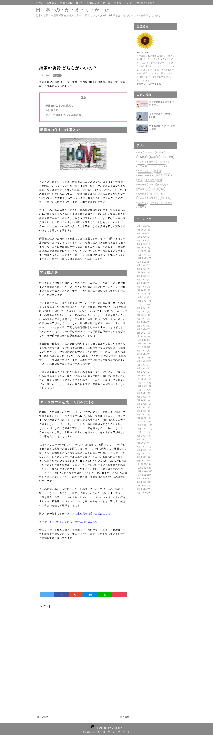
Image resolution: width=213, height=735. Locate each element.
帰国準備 (142, 184)
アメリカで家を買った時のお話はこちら (87, 513)
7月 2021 (142, 443)
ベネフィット (144, 170)
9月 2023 (142, 350)
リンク (129, 2)
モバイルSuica (145, 175)
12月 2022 (143, 382)
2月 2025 (142, 290)
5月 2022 (142, 407)
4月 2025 (142, 283)
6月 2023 (143, 361)
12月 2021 (143, 425)
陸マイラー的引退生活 (161, 203)
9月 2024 (142, 308)
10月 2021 (144, 432)
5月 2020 (143, 492)
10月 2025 (143, 262)
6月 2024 (142, 318)
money (149, 152)
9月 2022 (142, 393)
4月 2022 (142, 411)
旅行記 (141, 207)
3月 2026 (142, 244)
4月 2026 (142, 240)
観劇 (159, 180)
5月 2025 (142, 279)
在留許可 (142, 189)
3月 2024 (142, 329)
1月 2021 (143, 464)
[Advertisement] (83, 43)
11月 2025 (143, 258)
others (160, 152)
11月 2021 (143, 428)
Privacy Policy (144, 2)
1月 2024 (142, 336)
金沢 (152, 184)
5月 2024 (142, 322)
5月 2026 (142, 237)
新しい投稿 (43, 716)
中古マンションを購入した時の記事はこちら (72, 521)
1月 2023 (143, 379)
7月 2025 (142, 272)
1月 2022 (143, 421)
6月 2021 (143, 446)
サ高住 (141, 166)
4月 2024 (142, 325)
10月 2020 (144, 475)
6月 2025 (142, 276)
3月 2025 (142, 286)
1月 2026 (142, 251)
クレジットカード (147, 161)
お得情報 (142, 157)
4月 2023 (142, 368)
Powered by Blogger (108, 727)
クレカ (107, 2)
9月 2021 (143, 435)
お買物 (153, 157)
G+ (76, 594)
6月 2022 (143, 404)
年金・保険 (67, 2)
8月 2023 (142, 354)
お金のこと (94, 2)
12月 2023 (143, 340)
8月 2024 (142, 311)
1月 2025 (142, 293)
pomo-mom (142, 52)
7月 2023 (142, 357)
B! (90, 594)
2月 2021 (142, 460)
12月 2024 (143, 297)
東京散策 (142, 193)
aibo (140, 152)
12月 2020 (144, 468)
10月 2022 (144, 389)
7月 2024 (142, 315)
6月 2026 (142, 233)
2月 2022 (143, 418)
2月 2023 (142, 375)
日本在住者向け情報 (148, 198)
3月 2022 (142, 414)
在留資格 (52, 2)
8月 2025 (142, 269)
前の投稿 (124, 716)
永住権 (167, 175)
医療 (158, 175)
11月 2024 (143, 301)
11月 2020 (143, 471)
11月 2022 (143, 386)
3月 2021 (142, 457)
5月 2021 (143, 450)
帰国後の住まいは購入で (59, 105)
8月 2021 (143, 439)
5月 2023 (142, 364)
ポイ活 (118, 2)
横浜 (140, 180)
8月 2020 (143, 482)
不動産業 (165, 198)
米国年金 (142, 203)
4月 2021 (142, 453)
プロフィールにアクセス (148, 84)
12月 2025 (143, 254)
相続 (162, 189)
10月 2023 (143, 347)
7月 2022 (142, 400)
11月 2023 (143, 343)
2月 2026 (142, 247)
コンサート (164, 161)
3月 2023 (142, 372)
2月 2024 (142, 333)
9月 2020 (142, 478)
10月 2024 (143, 304)
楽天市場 (149, 180)
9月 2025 (142, 265)
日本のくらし (156, 193)
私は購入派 (51, 110)
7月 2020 (143, 485)
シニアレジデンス (156, 166)
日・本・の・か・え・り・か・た (73, 10)
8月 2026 (142, 226)
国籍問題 (161, 184)
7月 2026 (142, 229)
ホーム (40, 2)
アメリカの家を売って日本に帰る (64, 114)
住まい (80, 2)
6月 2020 (143, 489)
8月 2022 (143, 396)
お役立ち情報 (166, 157)
